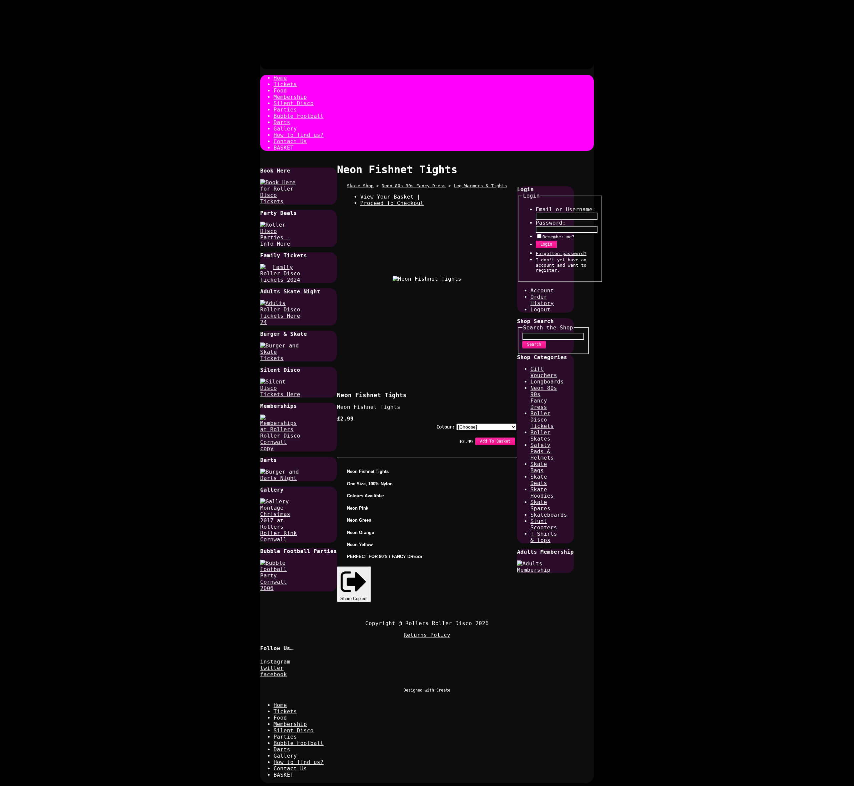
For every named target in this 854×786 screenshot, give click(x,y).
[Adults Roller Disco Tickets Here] (280, 322)
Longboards (547, 381)
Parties (285, 109)
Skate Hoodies (542, 492)
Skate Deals (538, 480)
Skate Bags (538, 467)
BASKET (284, 148)
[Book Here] (280, 201)
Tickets (285, 84)
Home (280, 78)
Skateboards (548, 515)
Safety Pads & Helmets (542, 451)
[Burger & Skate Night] (280, 358)
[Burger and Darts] (280, 478)
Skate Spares (540, 505)
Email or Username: (566, 209)
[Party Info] (280, 244)
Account (542, 290)
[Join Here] (280, 448)
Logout (540, 309)
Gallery (285, 128)
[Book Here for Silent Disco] (280, 394)
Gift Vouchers (543, 372)
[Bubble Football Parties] (280, 588)
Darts (282, 122)
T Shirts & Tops (543, 537)
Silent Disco (294, 103)
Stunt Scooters (543, 524)
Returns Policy (427, 635)
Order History (542, 300)
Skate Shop (360, 185)
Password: (551, 223)
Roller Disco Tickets (542, 419)
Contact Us (290, 141)
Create (443, 690)
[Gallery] (280, 539)
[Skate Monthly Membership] (537, 570)
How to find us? (299, 135)
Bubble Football (299, 116)
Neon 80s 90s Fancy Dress (414, 185)
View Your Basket (387, 197)
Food (280, 90)
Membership (290, 97)
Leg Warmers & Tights (480, 185)
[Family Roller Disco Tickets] (280, 280)
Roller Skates (540, 435)
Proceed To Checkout (392, 203)
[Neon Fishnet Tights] (414, 367)
